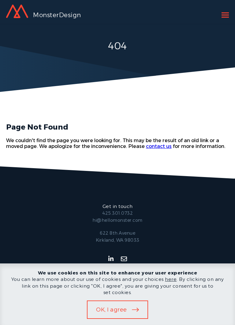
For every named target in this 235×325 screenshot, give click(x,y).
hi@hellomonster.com (117, 220)
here (171, 279)
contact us (159, 146)
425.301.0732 (117, 213)
